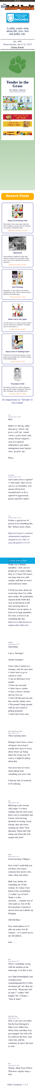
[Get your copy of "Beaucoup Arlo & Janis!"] (17, 119)
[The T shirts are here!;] (17, 133)
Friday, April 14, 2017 (13, 644)
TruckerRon (11, 475)
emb (9, 415)
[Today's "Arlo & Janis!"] (17, 126)
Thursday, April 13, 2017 (14, 417)
